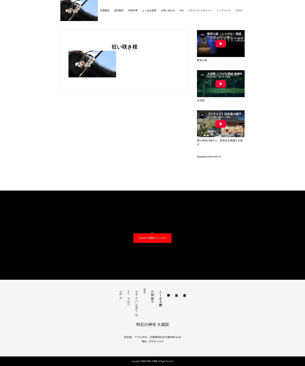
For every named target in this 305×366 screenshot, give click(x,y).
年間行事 (133, 10)
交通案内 (105, 10)
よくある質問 (149, 10)
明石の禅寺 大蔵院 (152, 324)
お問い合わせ (168, 10)
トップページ (224, 10)
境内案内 (119, 10)
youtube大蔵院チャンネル (152, 238)
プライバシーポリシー (200, 10)
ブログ (238, 10)
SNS (182, 10)
